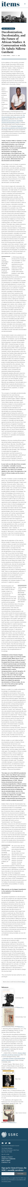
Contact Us (5, 1162)
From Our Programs (8, 28)
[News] (2, 1143)
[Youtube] (9, 1143)
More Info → (20, 1007)
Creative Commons (8, 1159)
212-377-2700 (5, 1154)
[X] (6, 1143)
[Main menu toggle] (25, 4)
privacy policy (7, 1181)
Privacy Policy (7, 1157)
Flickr (23, 981)
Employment (6, 1160)
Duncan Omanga (6, 55)
